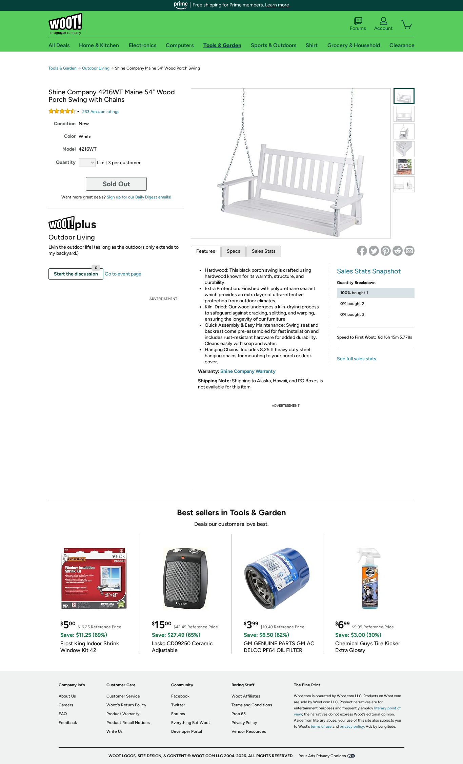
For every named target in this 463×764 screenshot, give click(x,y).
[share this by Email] (409, 251)
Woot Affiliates (246, 696)
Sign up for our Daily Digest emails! (139, 197)
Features (205, 251)
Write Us (114, 731)
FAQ (63, 713)
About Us (67, 696)
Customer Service (123, 696)
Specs (233, 251)
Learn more (277, 5)
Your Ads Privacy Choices (322, 755)
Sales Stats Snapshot (369, 271)
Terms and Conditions (252, 705)
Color (70, 136)
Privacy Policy (244, 722)
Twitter (178, 705)
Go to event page (123, 274)
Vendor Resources (249, 731)
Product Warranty (122, 713)
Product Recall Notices (128, 722)
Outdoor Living (95, 68)
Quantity (66, 162)
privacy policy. (352, 726)
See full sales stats (356, 359)
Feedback (68, 722)
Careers (66, 705)
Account (383, 28)
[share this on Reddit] (397, 251)
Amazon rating (100, 111)
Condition (65, 124)
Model (69, 149)
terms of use (321, 726)
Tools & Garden (62, 68)
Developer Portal (186, 731)
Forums (358, 28)
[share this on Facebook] (362, 251)
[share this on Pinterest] (386, 251)
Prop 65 (239, 713)
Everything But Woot (190, 722)
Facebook (180, 696)
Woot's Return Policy (126, 705)
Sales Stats (264, 251)
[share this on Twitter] (374, 251)
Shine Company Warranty (248, 371)
